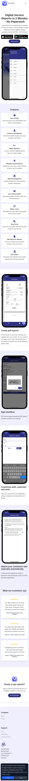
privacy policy (6, 774)
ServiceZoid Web (14, 695)
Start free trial (14, 41)
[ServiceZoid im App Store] (7, 36)
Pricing (2, 718)
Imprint (2, 716)
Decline (21, 777)
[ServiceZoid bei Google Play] (21, 36)
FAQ (2, 731)
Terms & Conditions (5, 737)
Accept (8, 777)
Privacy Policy (4, 734)
